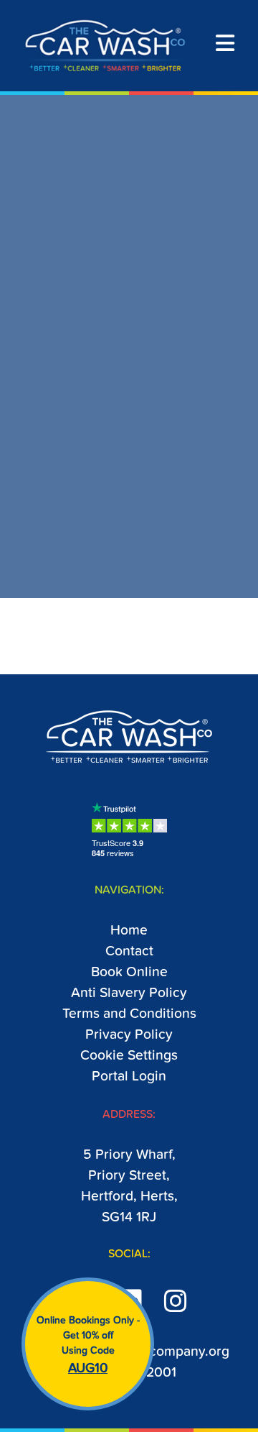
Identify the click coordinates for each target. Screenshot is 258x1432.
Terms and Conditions (129, 1014)
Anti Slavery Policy (129, 993)
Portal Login (129, 1076)
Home (129, 930)
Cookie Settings (129, 1055)
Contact (129, 951)
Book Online (129, 972)
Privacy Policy (129, 1035)
